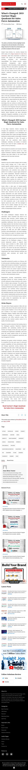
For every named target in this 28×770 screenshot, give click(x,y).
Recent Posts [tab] (10, 460)
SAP (24, 449)
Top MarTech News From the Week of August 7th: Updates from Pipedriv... (17, 624)
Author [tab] (3, 460)
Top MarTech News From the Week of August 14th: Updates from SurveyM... (17, 605)
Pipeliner (13, 445)
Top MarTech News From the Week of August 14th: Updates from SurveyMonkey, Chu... (14, 557)
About (2, 741)
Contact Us (4, 746)
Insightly (4, 438)
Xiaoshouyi (4, 456)
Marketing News (5, 716)
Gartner (12, 434)
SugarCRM (8, 452)
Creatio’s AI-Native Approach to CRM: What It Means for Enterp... (17, 611)
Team (2, 744)
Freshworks (5, 434)
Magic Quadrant (12, 438)
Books (2, 725)
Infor (18, 434)
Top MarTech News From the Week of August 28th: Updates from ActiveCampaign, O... (14, 509)
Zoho (17, 456)
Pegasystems (11, 441)
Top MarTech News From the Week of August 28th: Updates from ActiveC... (17, 591)
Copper (16, 431)
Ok (14, 767)
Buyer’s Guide (4, 727)
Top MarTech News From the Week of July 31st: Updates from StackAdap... (17, 637)
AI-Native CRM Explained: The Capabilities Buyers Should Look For (16, 631)
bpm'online (10, 431)
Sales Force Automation (7, 449)
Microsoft (21, 438)
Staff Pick (3, 718)
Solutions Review (5, 739)
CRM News (19, 24)
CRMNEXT (23, 431)
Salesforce (18, 449)
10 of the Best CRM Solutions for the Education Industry (16, 618)
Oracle (4, 441)
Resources (3, 730)
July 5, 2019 (6, 421)
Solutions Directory (5, 732)
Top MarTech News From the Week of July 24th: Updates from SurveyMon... (17, 644)
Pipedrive (18, 441)
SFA (3, 452)
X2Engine (21, 452)
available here (20, 143)
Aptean (3, 431)
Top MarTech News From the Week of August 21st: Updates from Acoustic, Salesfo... (14, 533)
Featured (3, 713)
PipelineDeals (5, 445)
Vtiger (14, 452)
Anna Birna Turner (10, 24)
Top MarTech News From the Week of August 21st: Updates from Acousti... (17, 598)
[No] (26, 765)
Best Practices (11, 613)
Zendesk (11, 456)
